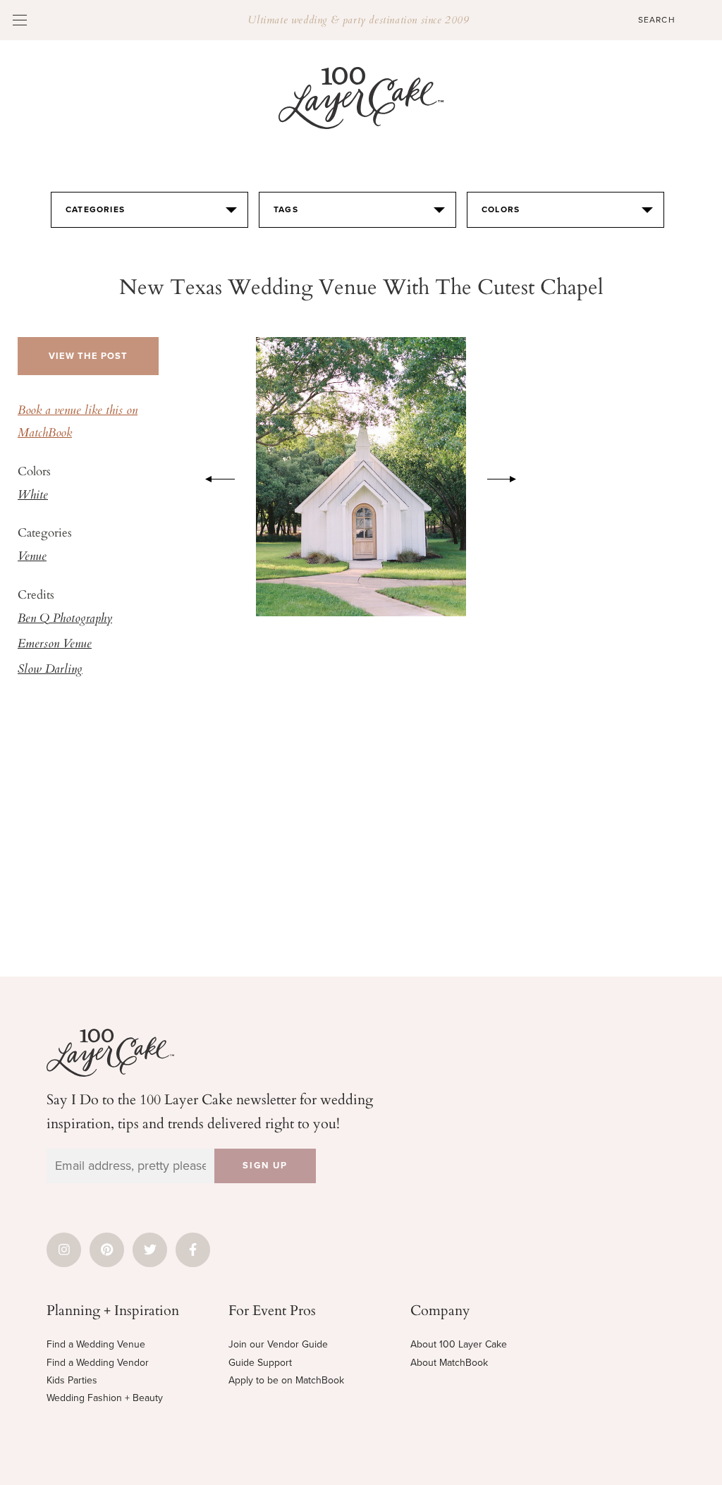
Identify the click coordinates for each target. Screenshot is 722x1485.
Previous (213, 477)
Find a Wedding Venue (96, 1344)
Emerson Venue (55, 644)
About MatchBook (449, 1363)
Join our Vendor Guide (278, 1344)
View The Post (88, 356)
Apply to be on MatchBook (286, 1380)
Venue (32, 557)
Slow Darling (50, 670)
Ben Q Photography (65, 619)
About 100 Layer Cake (458, 1344)
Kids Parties (72, 1380)
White (33, 496)
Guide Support (260, 1363)
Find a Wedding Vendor (98, 1363)
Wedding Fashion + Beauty (105, 1398)
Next (509, 477)
